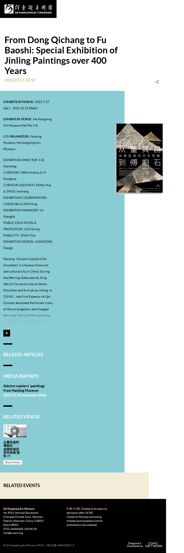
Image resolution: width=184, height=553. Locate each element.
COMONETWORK (153, 544)
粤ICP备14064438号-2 (60, 545)
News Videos (12, 462)
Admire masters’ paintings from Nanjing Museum (24, 388)
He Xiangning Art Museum (28, 9)
